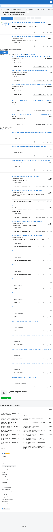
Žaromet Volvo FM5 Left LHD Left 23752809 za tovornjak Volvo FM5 (28, 279)
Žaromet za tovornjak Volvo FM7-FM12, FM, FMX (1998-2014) (10, 431)
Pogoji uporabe (5, 485)
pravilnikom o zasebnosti (20, 54)
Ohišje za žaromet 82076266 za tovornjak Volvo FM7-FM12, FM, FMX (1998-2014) (31, 349)
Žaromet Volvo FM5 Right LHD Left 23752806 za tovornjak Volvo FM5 (29, 146)
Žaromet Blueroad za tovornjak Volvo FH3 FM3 (9, 409)
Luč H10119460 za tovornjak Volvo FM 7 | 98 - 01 (24, 377)
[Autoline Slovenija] (8, 2)
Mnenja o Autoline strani (7, 491)
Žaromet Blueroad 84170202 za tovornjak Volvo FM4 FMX (26, 176)
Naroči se (4, 52)
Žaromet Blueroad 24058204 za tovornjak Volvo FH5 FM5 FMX (27, 190)
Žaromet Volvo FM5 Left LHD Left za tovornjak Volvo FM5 (8, 423)
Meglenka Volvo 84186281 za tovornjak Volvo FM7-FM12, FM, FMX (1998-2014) (31, 160)
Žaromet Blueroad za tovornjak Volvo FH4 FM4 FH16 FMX (9, 435)
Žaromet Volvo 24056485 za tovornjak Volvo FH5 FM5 (25, 307)
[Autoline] (1, 9)
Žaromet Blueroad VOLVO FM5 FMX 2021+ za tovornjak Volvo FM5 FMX (10, 414)
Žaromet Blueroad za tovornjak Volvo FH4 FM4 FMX (9, 439)
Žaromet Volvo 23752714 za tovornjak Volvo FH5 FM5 (25, 321)
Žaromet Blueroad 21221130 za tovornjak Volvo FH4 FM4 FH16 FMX (28, 265)
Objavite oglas (6, 398)
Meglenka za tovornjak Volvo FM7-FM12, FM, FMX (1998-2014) (9, 427)
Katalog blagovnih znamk (7, 494)
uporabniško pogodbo (30, 54)
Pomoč (3, 461)
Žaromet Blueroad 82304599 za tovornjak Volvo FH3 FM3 (26, 251)
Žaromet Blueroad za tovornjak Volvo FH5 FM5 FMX (9, 447)
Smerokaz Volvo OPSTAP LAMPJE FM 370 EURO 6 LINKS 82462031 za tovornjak (32, 84)
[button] (51, 2)
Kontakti (3, 463)
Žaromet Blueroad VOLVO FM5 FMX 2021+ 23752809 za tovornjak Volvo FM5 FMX (32, 206)
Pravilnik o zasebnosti (6, 487)
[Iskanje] (51, 6)
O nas (3, 458)
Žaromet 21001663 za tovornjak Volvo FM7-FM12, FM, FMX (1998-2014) (29, 36)
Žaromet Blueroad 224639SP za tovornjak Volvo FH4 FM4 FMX (27, 221)
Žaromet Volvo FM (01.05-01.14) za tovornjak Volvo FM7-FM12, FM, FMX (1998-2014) (10, 419)
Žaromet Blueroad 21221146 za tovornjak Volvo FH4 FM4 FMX (27, 235)
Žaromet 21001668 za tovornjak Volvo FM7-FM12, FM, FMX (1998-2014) (29, 22)
